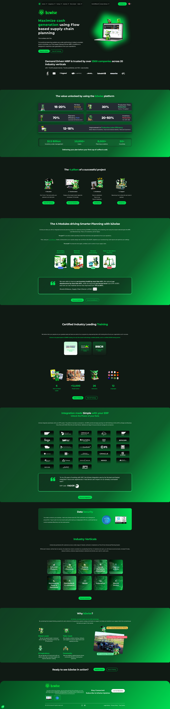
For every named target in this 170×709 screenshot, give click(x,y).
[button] (44, 4)
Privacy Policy (114, 705)
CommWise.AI (95, 4)
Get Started (97, 202)
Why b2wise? (73, 4)
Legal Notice (107, 705)
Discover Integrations (85, 497)
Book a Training (78, 398)
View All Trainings (56, 51)
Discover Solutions (73, 202)
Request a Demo (44, 51)
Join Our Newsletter (118, 690)
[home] (39, 4)
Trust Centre (122, 705)
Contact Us (122, 202)
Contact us (122, 4)
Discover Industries (85, 598)
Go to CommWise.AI (92, 300)
